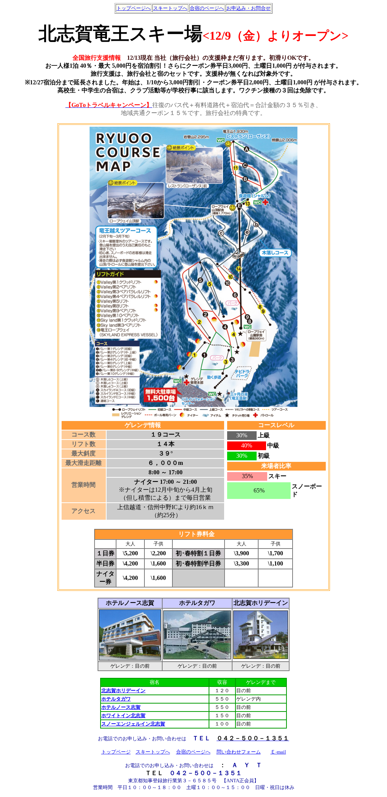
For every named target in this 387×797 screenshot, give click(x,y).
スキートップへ (170, 8)
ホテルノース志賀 (121, 707)
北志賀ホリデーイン (123, 690)
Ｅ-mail (278, 752)
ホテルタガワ (116, 699)
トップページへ (133, 8)
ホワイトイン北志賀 (123, 715)
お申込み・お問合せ (248, 8)
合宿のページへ (207, 8)
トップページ (116, 752)
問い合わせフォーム (239, 752)
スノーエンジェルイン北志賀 (133, 724)
